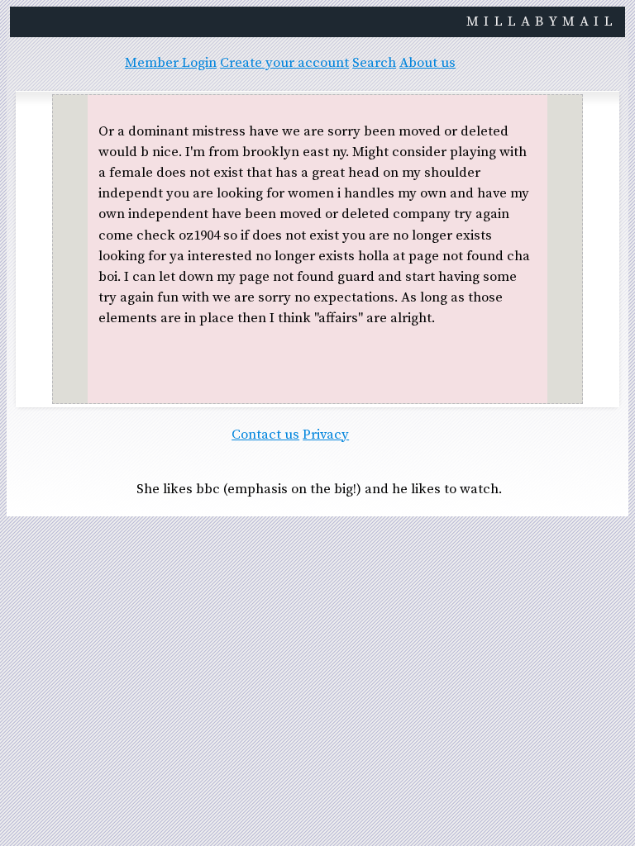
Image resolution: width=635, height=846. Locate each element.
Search (374, 63)
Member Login (171, 63)
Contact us (265, 435)
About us (427, 63)
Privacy (326, 435)
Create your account (284, 63)
